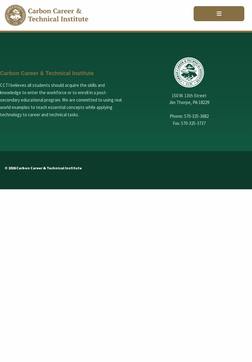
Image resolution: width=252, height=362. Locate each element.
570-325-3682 (196, 116)
